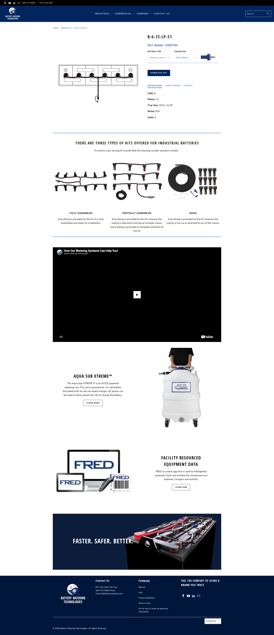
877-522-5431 (102, 587)
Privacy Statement (146, 598)
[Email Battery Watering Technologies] (18, 3)
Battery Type (154, 51)
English (211, 621)
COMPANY (143, 13)
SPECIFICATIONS (155, 85)
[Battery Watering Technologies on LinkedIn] (14, 3)
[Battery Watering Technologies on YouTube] (9, 3)
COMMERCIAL (123, 13)
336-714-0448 (28, 3)
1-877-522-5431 (46, 3)
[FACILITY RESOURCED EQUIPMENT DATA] (92, 472)
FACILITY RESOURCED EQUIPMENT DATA (181, 461)
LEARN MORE (93, 403)
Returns (141, 587)
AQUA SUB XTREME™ (93, 376)
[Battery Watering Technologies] (12, 14)
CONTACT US (162, 13)
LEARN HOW (181, 487)
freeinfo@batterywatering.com (109, 593)
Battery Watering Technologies (73, 628)
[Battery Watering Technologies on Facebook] (5, 3)
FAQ (140, 592)
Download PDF (159, 73)
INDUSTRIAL (102, 13)
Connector (180, 51)
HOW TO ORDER (173, 85)
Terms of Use (144, 603)
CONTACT (188, 85)
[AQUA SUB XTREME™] (181, 389)
